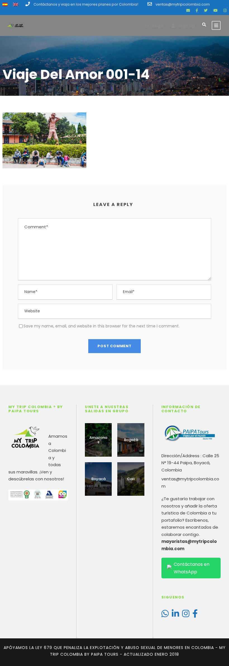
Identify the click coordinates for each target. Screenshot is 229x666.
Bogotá (131, 439)
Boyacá (98, 478)
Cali (131, 478)
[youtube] (215, 10)
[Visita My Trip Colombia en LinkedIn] (175, 615)
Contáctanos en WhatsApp (191, 568)
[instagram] (224, 10)
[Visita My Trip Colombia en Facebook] (195, 615)
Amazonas (98, 440)
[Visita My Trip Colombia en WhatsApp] (165, 615)
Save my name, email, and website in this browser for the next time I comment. (101, 326)
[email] (188, 10)
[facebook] (197, 10)
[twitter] (205, 10)
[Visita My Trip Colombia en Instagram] (185, 615)
